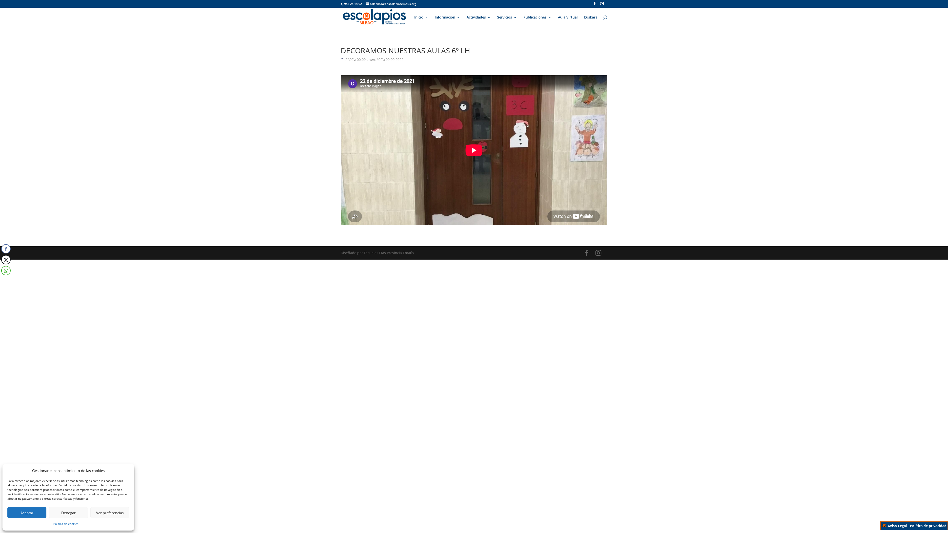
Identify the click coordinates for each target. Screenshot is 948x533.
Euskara (590, 17)
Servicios (504, 17)
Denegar (68, 512)
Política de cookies (66, 524)
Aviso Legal (897, 525)
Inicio (418, 17)
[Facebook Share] (6, 249)
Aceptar (26, 512)
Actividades (476, 17)
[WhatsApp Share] (6, 270)
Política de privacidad (928, 525)
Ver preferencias (110, 512)
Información (445, 17)
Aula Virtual (568, 17)
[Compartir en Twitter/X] (6, 260)
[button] (6, 281)
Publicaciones (535, 17)
